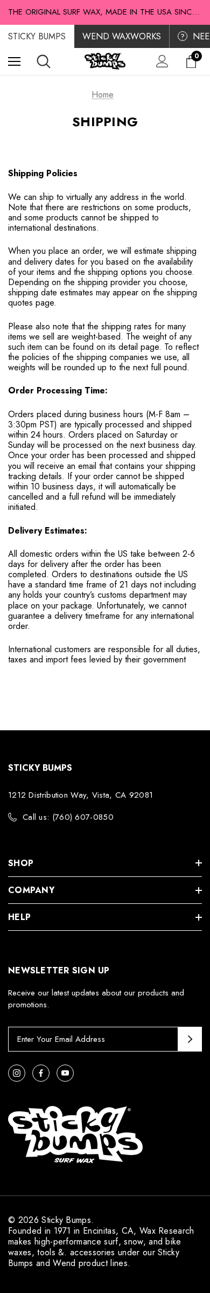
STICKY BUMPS (37, 36)
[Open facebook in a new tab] (41, 1073)
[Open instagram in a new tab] (16, 1073)
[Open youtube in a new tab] (65, 1073)
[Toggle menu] (14, 61)
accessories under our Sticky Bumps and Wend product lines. (93, 1257)
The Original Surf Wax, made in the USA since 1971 (105, 12)
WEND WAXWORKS (121, 36)
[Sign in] (162, 61)
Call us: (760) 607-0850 (68, 817)
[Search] (44, 61)
